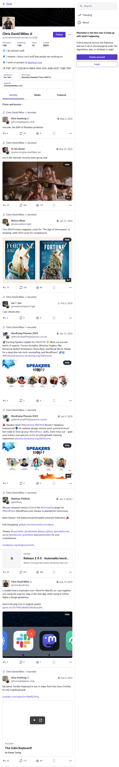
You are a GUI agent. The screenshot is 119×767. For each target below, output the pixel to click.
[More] (70, 133)
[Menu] (69, 34)
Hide (67, 164)
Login (97, 64)
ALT (68, 198)
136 (4, 45)
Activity (13, 95)
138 (19, 45)
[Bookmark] (54, 133)
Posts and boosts (11, 104)
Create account (97, 57)
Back (9, 3)
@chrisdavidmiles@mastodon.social (18, 37)
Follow (59, 34)
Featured (61, 95)
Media (37, 95)
